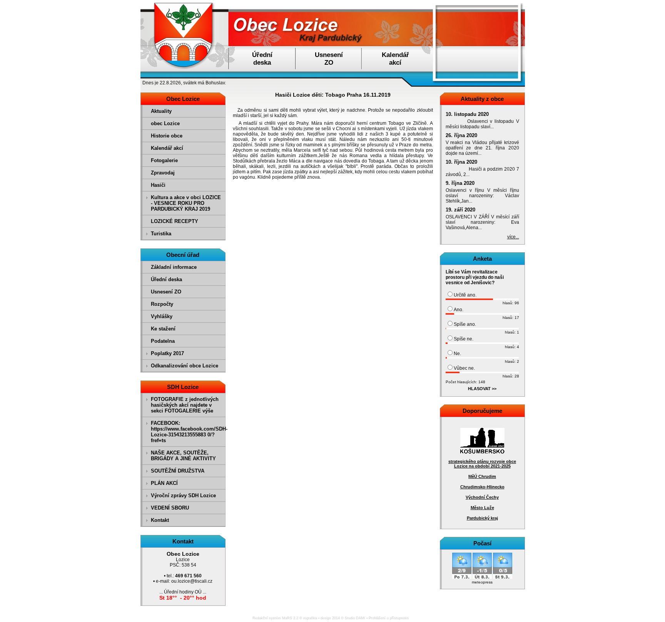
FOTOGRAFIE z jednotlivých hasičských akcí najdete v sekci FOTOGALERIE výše (185, 405)
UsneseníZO (329, 58)
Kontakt (160, 520)
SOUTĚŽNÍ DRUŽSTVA (177, 471)
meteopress (482, 582)
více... (513, 237)
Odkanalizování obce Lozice (184, 366)
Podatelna (163, 341)
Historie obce (166, 136)
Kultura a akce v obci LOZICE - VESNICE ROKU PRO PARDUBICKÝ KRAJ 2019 (186, 203)
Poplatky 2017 (167, 353)
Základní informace (174, 267)
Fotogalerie (164, 160)
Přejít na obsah (647, 3)
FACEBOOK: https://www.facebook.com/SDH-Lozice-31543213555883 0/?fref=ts (187, 431)
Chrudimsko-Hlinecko (482, 487)
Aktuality (161, 111)
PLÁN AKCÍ (164, 483)
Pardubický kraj (482, 518)
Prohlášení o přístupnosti (389, 618)
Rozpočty (162, 304)
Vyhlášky (161, 316)
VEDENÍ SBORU (170, 508)
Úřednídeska (262, 58)
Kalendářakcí (395, 58)
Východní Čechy (482, 497)
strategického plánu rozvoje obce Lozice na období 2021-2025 (482, 463)
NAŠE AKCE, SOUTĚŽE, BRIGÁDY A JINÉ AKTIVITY (183, 455)
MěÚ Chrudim (482, 476)
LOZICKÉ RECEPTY (174, 221)
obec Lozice (165, 123)
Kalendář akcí (167, 148)
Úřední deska (166, 279)
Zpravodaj (163, 173)
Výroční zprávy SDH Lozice (183, 495)
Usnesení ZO (166, 292)
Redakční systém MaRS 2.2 (275, 618)
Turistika (161, 233)
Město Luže (482, 507)
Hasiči (158, 185)
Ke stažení (163, 329)
